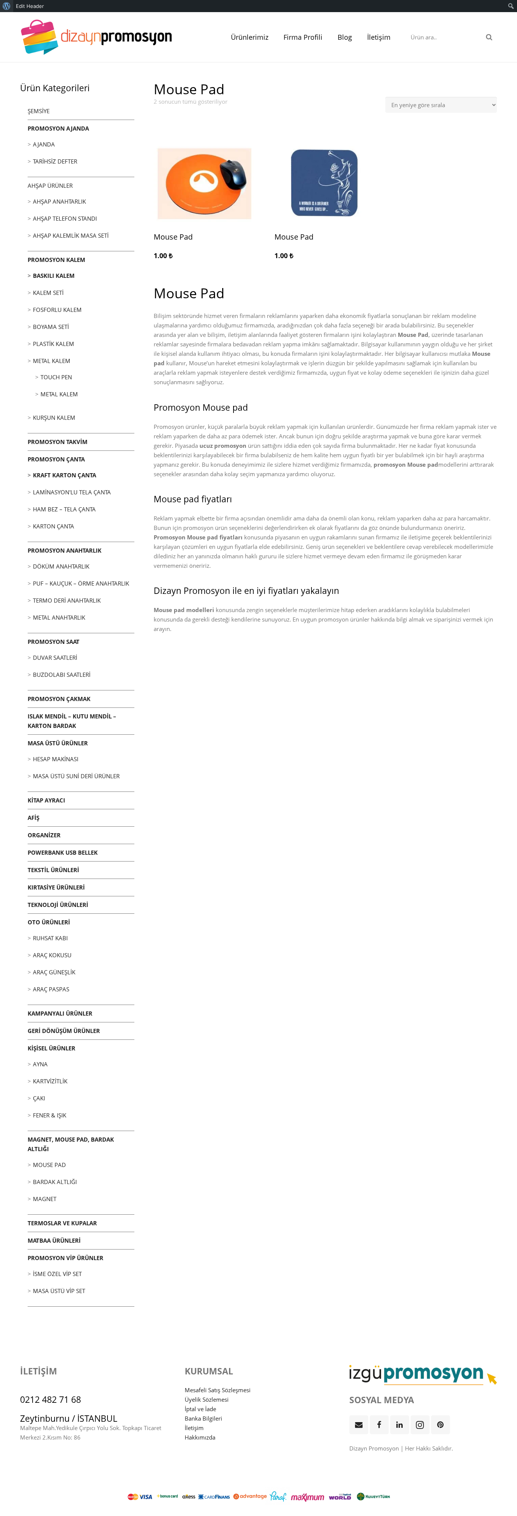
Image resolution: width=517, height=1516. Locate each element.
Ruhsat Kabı (50, 938)
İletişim (194, 1428)
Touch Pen (56, 377)
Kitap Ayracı (46, 800)
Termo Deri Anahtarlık (67, 600)
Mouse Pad (49, 1165)
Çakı (39, 1098)
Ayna (40, 1064)
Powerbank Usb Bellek (63, 852)
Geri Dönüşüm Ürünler (64, 1031)
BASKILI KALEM (54, 275)
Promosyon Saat (53, 641)
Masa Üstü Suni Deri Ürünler (76, 776)
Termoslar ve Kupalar (62, 1223)
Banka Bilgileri (203, 1418)
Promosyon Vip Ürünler (65, 1258)
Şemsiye (39, 111)
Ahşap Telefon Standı (65, 218)
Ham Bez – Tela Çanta (64, 509)
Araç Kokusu (52, 955)
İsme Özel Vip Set (57, 1274)
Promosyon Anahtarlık (64, 550)
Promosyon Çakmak (59, 699)
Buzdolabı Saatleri (61, 674)
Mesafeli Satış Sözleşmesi (218, 1390)
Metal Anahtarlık (59, 617)
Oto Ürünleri (49, 922)
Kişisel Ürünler (51, 1048)
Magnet (44, 1199)
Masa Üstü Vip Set (59, 1291)
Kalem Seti (48, 292)
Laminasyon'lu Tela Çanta (72, 492)
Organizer (44, 835)
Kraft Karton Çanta (64, 475)
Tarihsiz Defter (55, 161)
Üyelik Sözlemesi (207, 1399)
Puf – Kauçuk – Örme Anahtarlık (81, 583)
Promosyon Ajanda (58, 128)
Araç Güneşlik (54, 972)
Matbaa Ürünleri (54, 1240)
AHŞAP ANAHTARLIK (59, 201)
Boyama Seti (51, 326)
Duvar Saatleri (55, 657)
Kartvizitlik (50, 1081)
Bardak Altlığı (55, 1182)
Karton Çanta (53, 526)
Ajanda (44, 144)
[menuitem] (6, 6)
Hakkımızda (200, 1437)
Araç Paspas (51, 989)
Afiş (33, 817)
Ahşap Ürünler (50, 185)
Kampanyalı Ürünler (60, 1013)
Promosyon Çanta (56, 459)
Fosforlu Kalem (57, 309)
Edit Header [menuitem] (30, 6)
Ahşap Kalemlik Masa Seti (71, 235)
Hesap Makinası (55, 759)
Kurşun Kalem (54, 417)
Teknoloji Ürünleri (58, 904)
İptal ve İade (200, 1409)
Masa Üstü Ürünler (58, 743)
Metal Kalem (51, 361)
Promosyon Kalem (56, 259)
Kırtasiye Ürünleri (56, 887)
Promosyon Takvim (57, 442)
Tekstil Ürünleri (53, 870)
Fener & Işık (49, 1115)
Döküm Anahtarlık (61, 566)
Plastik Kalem (53, 343)
